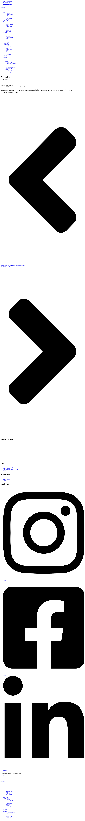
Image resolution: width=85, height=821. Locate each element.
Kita (4, 12)
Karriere (5, 57)
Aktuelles (8, 13)
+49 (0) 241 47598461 (6, 447)
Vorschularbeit (9, 18)
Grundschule (6, 21)
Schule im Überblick (10, 24)
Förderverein (8, 30)
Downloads (8, 31)
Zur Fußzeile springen (7, 4)
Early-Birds (5, 20)
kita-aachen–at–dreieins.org (6, 449)
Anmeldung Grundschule (11, 63)
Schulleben (8, 27)
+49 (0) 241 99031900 (6, 458)
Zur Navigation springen (8, 1)
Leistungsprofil (9, 26)
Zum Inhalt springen (7, 2)
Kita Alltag (8, 17)
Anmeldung (5, 61)
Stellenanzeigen (9, 60)
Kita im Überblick (9, 14)
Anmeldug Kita (9, 62)
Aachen (2, 8)
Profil (7, 15)
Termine (7, 19)
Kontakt (5, 32)
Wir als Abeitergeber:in (10, 58)
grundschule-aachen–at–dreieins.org (8, 459)
